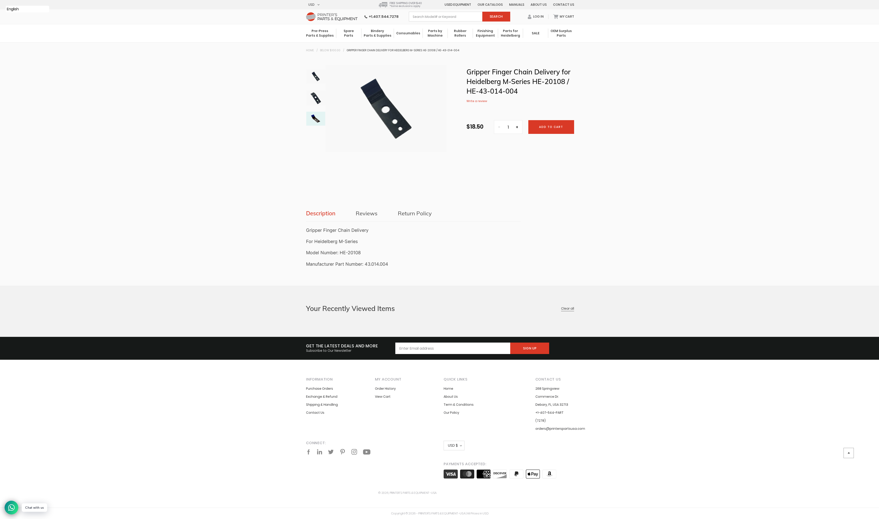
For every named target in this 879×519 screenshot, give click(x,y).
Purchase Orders (319, 388)
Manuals (516, 4)
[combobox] (459, 17)
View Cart (383, 396)
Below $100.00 (330, 50)
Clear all (567, 308)
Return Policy (415, 213)
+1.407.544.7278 (383, 16)
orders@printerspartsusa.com (560, 428)
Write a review (477, 101)
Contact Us (563, 4)
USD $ (453, 445)
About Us (539, 4)
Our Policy (451, 412)
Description (320, 213)
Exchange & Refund (321, 396)
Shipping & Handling (322, 404)
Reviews (366, 213)
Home (310, 50)
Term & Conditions (459, 404)
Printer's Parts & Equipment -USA (413, 493)
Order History (385, 388)
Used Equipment (458, 4)
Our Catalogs (490, 4)
